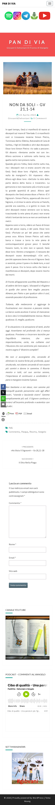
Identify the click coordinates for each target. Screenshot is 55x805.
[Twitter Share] (3, 392)
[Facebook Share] (3, 386)
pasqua (24, 431)
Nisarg (27, 801)
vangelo (42, 431)
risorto (33, 431)
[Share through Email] (3, 404)
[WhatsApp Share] (3, 398)
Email (12, 557)
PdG (11, 427)
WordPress (38, 798)
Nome (12, 544)
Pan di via (8, 3)
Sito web (13, 571)
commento (14, 431)
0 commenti (40, 118)
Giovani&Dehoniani (19, 118)
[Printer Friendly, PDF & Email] (19, 413)
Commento (15, 503)
